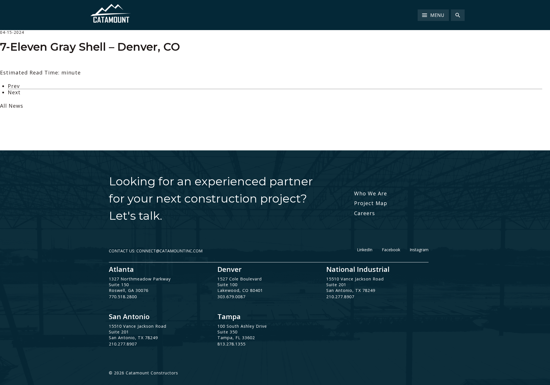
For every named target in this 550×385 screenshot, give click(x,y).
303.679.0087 (231, 296)
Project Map (370, 203)
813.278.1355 (231, 344)
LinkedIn (364, 249)
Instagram (419, 249)
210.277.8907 (340, 296)
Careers (364, 213)
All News (11, 105)
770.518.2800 (123, 296)
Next (14, 92)
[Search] (458, 15)
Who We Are (370, 193)
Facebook (391, 249)
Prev (14, 85)
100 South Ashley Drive (242, 326)
